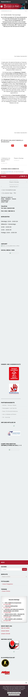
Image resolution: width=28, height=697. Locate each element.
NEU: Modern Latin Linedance (13, 619)
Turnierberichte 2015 (6, 10)
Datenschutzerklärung (14, 694)
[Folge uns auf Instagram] (26, 176)
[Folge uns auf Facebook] (24, 176)
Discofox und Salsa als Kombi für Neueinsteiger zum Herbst (14, 610)
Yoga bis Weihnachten (11, 606)
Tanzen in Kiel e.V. (6, 1)
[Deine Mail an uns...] (22, 176)
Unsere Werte (5, 631)
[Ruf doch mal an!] (20, 176)
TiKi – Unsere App (6, 417)
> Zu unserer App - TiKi (8, 193)
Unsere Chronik (5, 633)
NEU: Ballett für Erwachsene (13, 602)
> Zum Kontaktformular (8, 190)
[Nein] (26, 691)
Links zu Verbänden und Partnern (9, 414)
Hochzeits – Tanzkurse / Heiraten (9, 405)
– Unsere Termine (5, 591)
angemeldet (8, 171)
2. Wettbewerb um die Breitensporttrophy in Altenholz (5, 160)
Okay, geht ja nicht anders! (14, 692)
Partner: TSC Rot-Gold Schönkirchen (10, 411)
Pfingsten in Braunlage (18, 158)
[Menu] (26, 2)
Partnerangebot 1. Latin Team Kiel (9, 408)
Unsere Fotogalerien (7, 584)
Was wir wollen (5, 628)
